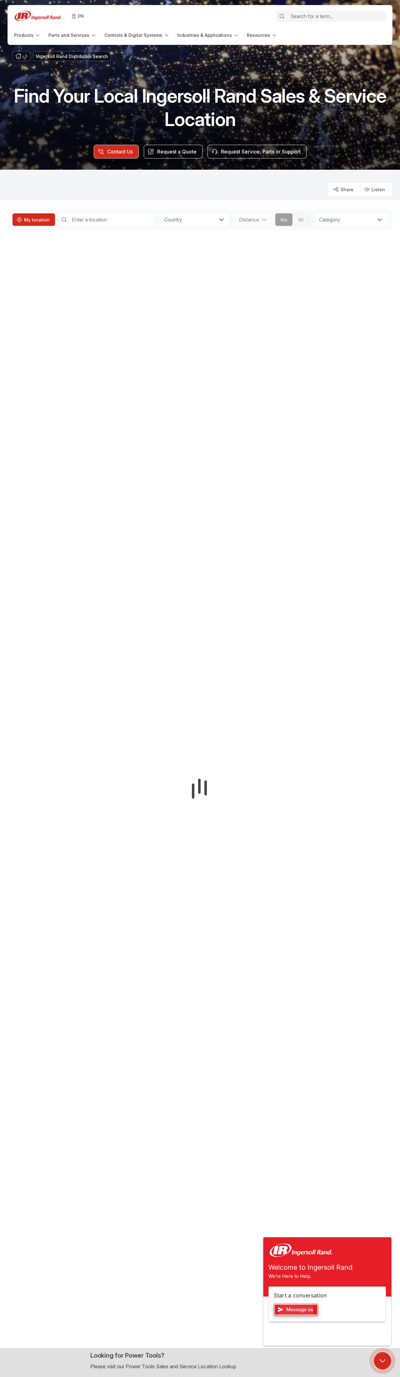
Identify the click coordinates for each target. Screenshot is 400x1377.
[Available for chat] (382, 1361)
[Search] (282, 16)
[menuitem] (27, 35)
